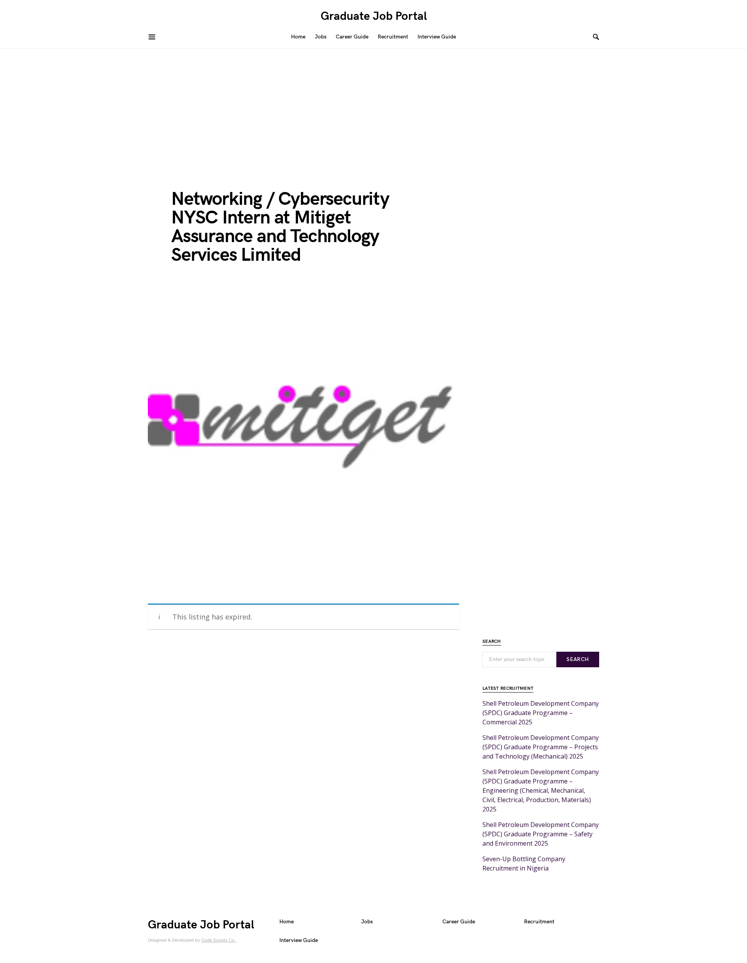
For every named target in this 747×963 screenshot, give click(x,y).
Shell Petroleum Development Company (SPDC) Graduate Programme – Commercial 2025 (540, 712)
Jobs (367, 921)
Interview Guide (298, 940)
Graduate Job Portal (374, 16)
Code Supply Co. (218, 940)
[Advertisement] (373, 106)
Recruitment (539, 921)
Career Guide (458, 921)
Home (286, 921)
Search (577, 659)
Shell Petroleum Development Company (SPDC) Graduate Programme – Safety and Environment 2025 (540, 834)
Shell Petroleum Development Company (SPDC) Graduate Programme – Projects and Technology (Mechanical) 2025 (540, 747)
